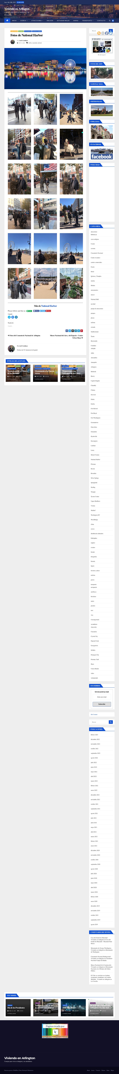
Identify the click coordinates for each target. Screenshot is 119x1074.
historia (93, 561)
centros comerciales (96, 262)
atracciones (14, 31)
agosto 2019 (94, 924)
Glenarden (94, 432)
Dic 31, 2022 (67, 1010)
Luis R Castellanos (23, 40)
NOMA (93, 650)
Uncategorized (95, 619)
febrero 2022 (94, 785)
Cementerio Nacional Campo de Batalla (101, 959)
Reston (93, 469)
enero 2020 (94, 901)
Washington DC (12, 368)
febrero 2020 (94, 897)
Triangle (93, 492)
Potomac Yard (95, 659)
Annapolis (94, 362)
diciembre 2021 (95, 795)
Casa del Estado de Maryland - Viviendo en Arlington (99, 938)
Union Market (95, 669)
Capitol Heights (95, 381)
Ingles (92, 566)
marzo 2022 (94, 781)
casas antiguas (95, 239)
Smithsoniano (95, 332)
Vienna (93, 506)
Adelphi (93, 348)
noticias (93, 575)
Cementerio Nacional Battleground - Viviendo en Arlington (101, 957)
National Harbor (37, 31)
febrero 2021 (94, 841)
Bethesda (93, 371)
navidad (93, 304)
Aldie (92, 353)
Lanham (93, 445)
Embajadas (94, 538)
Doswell (93, 395)
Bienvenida (94, 341)
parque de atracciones (97, 308)
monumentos (46, 368)
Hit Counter (94, 714)
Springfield (94, 482)
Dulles (93, 399)
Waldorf (93, 510)
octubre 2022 (94, 748)
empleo (93, 543)
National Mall (95, 299)
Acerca (23, 20)
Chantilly (93, 385)
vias (92, 615)
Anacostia (94, 627)
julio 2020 (94, 873)
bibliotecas (94, 234)
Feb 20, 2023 (12, 1010)
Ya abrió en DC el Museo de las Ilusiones (17, 372)
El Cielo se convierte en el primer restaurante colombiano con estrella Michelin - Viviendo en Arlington (101, 977)
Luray (92, 450)
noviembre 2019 (95, 910)
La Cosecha (94, 981)
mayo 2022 (94, 772)
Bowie (93, 376)
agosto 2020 (94, 869)
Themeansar (30, 1070)
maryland (34, 43)
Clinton (93, 390)
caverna (93, 248)
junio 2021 (94, 822)
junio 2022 (94, 767)
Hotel (92, 271)
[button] (109, 20)
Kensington (94, 441)
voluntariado (94, 678)
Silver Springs (95, 478)
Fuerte (92, 267)
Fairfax (93, 404)
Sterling (93, 487)
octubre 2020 (94, 860)
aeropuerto (94, 587)
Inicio (14, 20)
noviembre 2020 (95, 855)
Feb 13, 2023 (40, 1010)
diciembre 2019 (95, 906)
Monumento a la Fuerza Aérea (44, 372)
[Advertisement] (102, 194)
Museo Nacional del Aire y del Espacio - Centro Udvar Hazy (66, 336)
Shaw (92, 664)
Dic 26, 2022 (95, 1010)
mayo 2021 (94, 827)
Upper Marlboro (95, 501)
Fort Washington (95, 418)
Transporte (87, 20)
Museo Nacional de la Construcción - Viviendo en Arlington (101, 966)
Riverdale (93, 473)
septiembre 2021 (95, 809)
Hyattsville (94, 436)
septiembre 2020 (95, 864)
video (92, 673)
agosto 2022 (94, 758)
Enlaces (50, 20)
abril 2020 (94, 887)
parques (93, 313)
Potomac (93, 464)
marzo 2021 (94, 836)
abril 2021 (94, 832)
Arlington (38, 366)
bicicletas (93, 596)
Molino (93, 285)
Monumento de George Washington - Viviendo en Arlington (101, 949)
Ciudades (21, 31)
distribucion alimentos (97, 533)
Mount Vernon (95, 455)
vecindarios (94, 624)
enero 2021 (94, 846)
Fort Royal (94, 413)
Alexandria (94, 358)
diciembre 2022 (95, 739)
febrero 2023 (94, 735)
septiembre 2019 (95, 920)
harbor (30, 43)
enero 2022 (94, 790)
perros (92, 580)
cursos (92, 529)
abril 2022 (94, 776)
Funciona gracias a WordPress (11, 1070)
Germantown (94, 422)
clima (92, 524)
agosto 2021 (94, 813)
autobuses (93, 592)
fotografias (28, 31)
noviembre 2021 (95, 799)
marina (93, 281)
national (40, 43)
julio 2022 (94, 762)
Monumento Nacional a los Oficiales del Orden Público (102, 969)
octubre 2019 (94, 915)
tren (92, 610)
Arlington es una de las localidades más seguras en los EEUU (45, 1007)
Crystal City (94, 636)
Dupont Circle (95, 641)
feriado (93, 552)
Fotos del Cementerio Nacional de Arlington (24, 335)
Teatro (92, 336)
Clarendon (94, 632)
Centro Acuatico (95, 258)
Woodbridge (94, 519)
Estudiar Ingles (63, 20)
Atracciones (36, 20)
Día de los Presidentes (16, 1007)
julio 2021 (94, 818)
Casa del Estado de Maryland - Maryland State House (101, 941)
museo (23, 366)
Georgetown (94, 645)
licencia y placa (95, 570)
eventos (93, 547)
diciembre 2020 (95, 850)
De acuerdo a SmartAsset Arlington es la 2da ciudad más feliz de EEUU (100, 1007)
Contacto (101, 20)
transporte (93, 584)
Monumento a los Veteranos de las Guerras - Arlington (72, 373)
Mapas (75, 20)
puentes (93, 606)
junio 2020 (94, 878)
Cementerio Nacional (97, 253)
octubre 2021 (94, 804)
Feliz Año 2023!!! (69, 1007)
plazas (92, 318)
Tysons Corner (95, 496)
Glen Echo (94, 427)
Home (88, 1070)
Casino (93, 244)
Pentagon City (95, 655)
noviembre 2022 (95, 744)
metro (92, 601)
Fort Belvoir (94, 408)
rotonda (93, 327)
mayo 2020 (94, 883)
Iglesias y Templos (96, 276)
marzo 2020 (94, 892)
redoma (93, 322)
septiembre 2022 (95, 753)
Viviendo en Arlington (16, 8)
